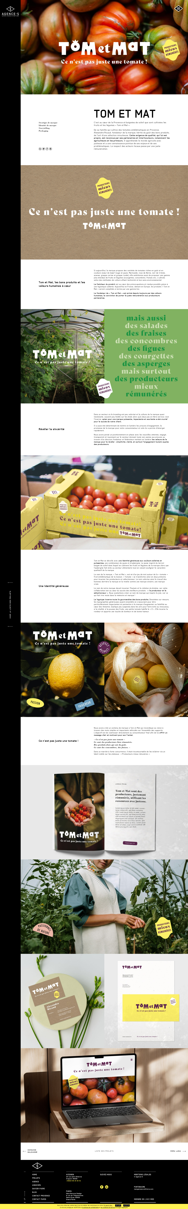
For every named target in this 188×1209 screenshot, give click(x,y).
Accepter (126, 1205)
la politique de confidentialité (90, 1207)
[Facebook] (101, 1187)
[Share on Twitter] (43, 148)
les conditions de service (108, 1207)
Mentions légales (142, 1175)
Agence (35, 1182)
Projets (36, 1178)
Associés (36, 1185)
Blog (34, 1192)
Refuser (118, 1205)
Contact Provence (41, 1196)
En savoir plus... (108, 1205)
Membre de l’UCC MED (144, 1199)
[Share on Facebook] (47, 148)
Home (34, 1175)
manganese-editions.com (143, 1189)
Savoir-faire (38, 1189)
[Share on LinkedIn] (40, 148)
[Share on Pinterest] (50, 148)
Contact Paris (39, 1199)
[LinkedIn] (106, 1187)
